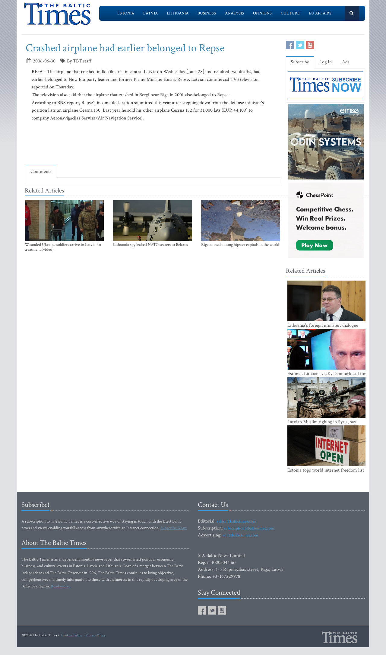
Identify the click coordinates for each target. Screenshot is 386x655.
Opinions (262, 13)
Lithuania (177, 13)
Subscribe (300, 62)
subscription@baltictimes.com (249, 528)
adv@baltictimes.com (240, 535)
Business (207, 13)
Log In (325, 62)
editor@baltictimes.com (236, 521)
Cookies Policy (71, 635)
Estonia (125, 13)
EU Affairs (320, 13)
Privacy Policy (95, 635)
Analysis (234, 13)
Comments (41, 171)
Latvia (150, 13)
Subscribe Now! (173, 528)
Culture (290, 13)
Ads (346, 62)
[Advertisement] (153, 143)
